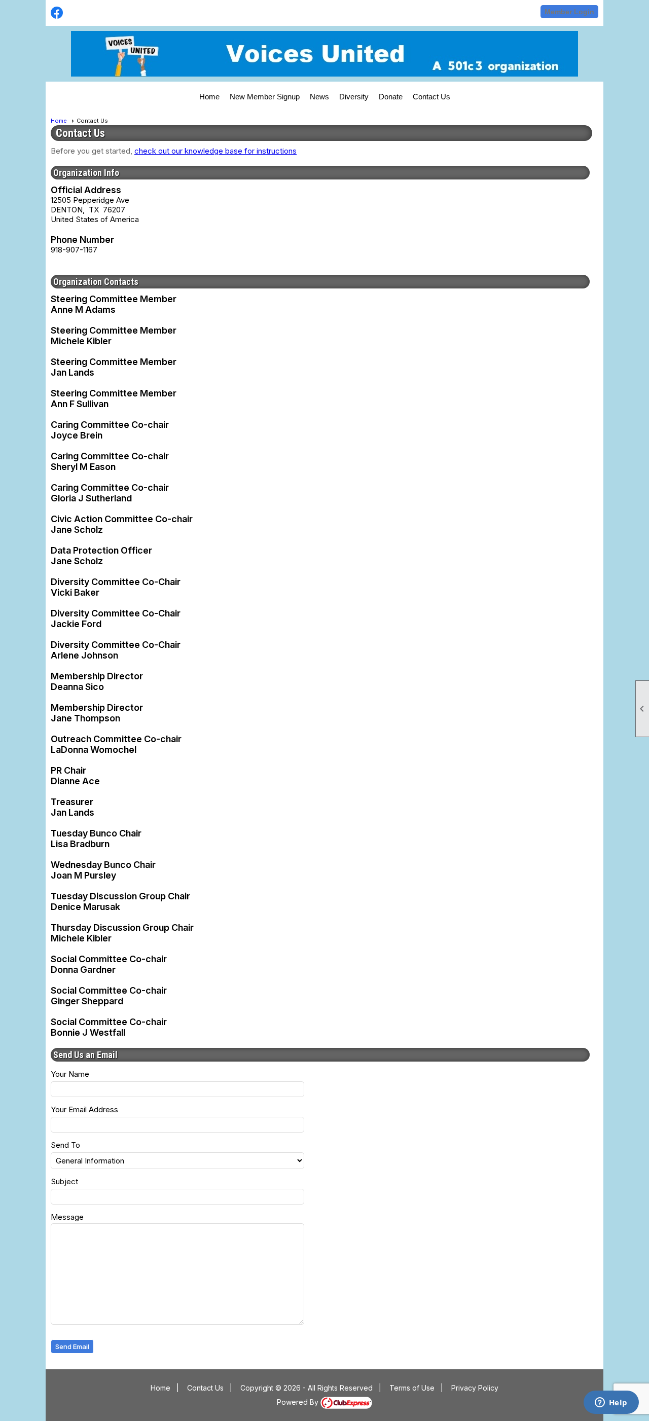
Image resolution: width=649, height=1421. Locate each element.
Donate (391, 96)
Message (67, 1217)
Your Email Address (84, 1109)
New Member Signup (265, 96)
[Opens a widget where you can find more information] (611, 1403)
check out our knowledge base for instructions (215, 151)
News (319, 96)
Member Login (569, 12)
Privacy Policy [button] (474, 1387)
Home (209, 96)
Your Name (70, 1074)
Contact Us (431, 96)
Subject (64, 1181)
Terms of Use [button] (412, 1387)
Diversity (354, 96)
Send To (65, 1145)
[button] (72, 1346)
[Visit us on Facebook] (57, 13)
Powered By (298, 1402)
